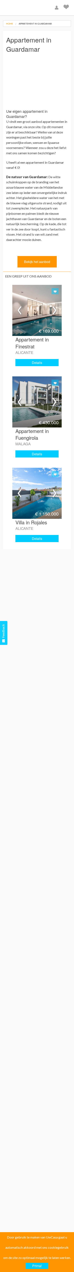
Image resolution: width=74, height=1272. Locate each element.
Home (9, 23)
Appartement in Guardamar (35, 23)
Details (37, 362)
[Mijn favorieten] (67, 7)
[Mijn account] (57, 7)
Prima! (37, 1265)
